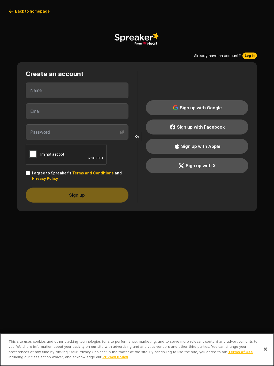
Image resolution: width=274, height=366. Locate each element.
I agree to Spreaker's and (77, 176)
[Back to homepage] (137, 38)
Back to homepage (32, 11)
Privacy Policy (45, 178)
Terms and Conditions (93, 173)
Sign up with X (201, 165)
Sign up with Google (201, 107)
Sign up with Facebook (201, 127)
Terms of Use (240, 352)
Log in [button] (249, 56)
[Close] (265, 349)
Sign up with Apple (200, 146)
